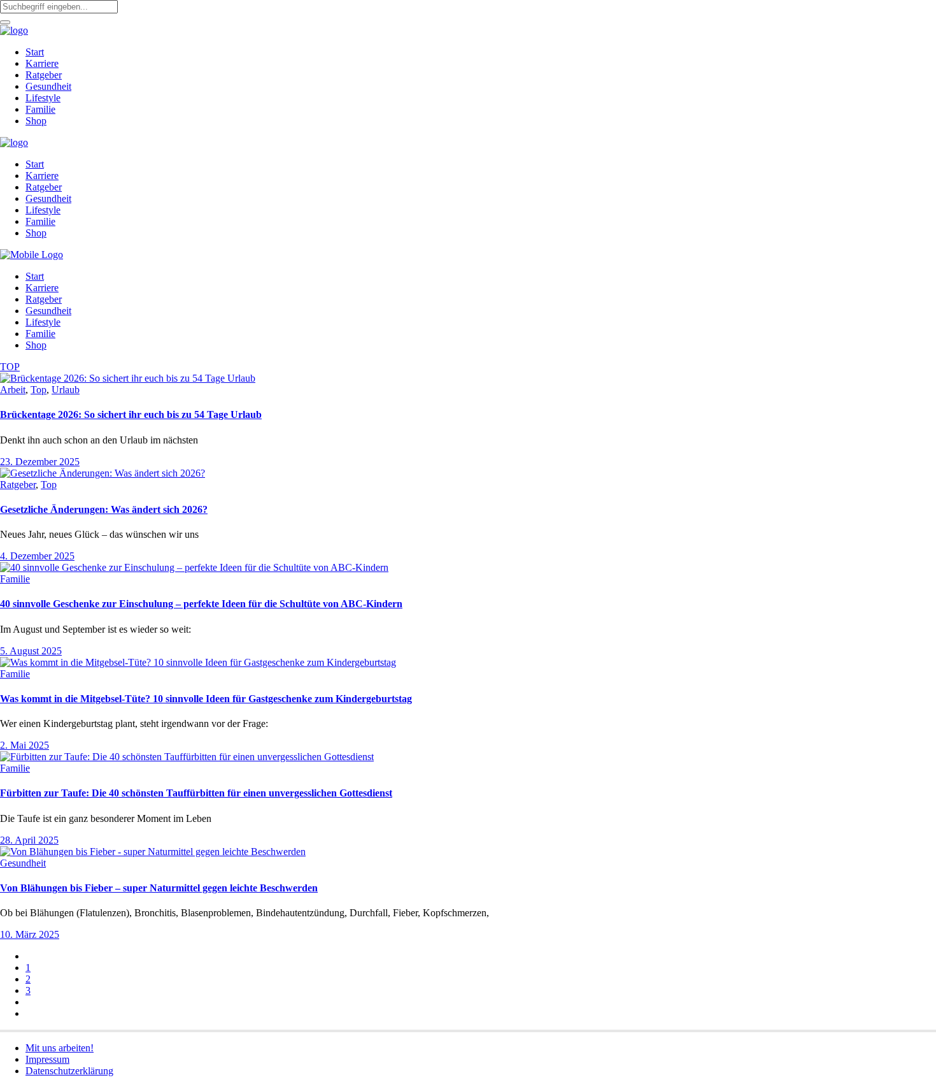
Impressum (47, 1059)
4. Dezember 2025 (37, 556)
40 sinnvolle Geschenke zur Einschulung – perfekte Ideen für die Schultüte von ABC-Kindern (201, 603)
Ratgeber (18, 484)
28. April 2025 (29, 840)
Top (38, 389)
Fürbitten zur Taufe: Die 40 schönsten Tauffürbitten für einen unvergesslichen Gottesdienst (196, 793)
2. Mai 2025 (24, 745)
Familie (15, 578)
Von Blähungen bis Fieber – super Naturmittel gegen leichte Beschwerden (159, 887)
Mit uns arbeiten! (59, 1047)
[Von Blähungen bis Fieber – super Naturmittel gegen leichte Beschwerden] (153, 851)
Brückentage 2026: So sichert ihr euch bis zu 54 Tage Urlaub (131, 414)
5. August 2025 (31, 650)
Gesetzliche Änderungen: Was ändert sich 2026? (104, 509)
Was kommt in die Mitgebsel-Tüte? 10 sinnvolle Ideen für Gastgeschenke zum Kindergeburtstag (206, 698)
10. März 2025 (29, 934)
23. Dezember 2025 (40, 461)
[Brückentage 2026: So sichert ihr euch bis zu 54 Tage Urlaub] (127, 378)
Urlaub (66, 389)
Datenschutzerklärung (69, 1070)
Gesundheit (23, 863)
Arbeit (12, 389)
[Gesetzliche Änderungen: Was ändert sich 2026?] (102, 473)
